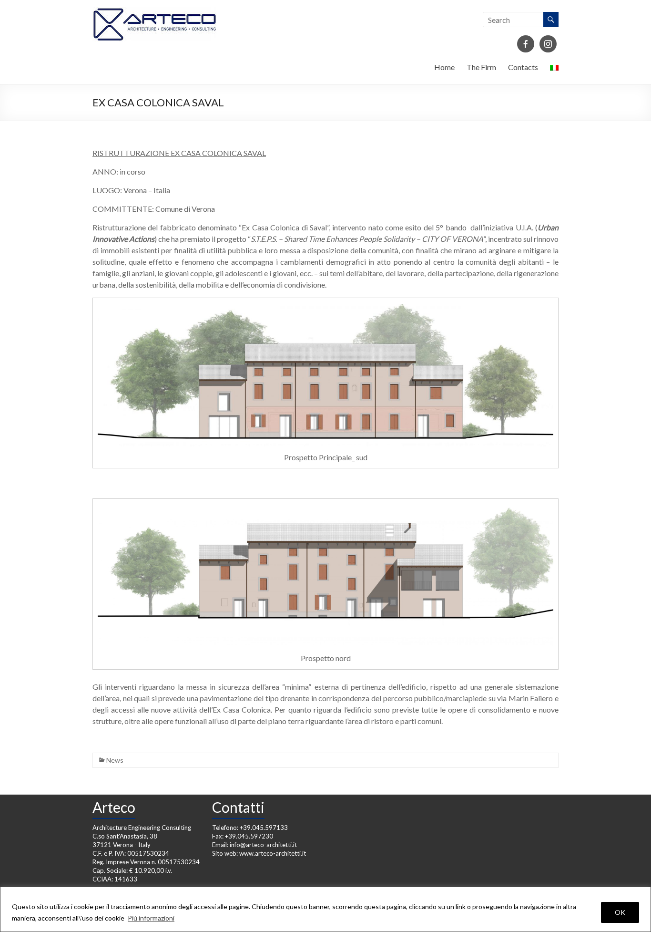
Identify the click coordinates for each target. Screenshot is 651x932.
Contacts (523, 67)
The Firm (481, 67)
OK (620, 912)
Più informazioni (151, 918)
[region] (325, 909)
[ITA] (554, 69)
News (114, 760)
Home (444, 67)
